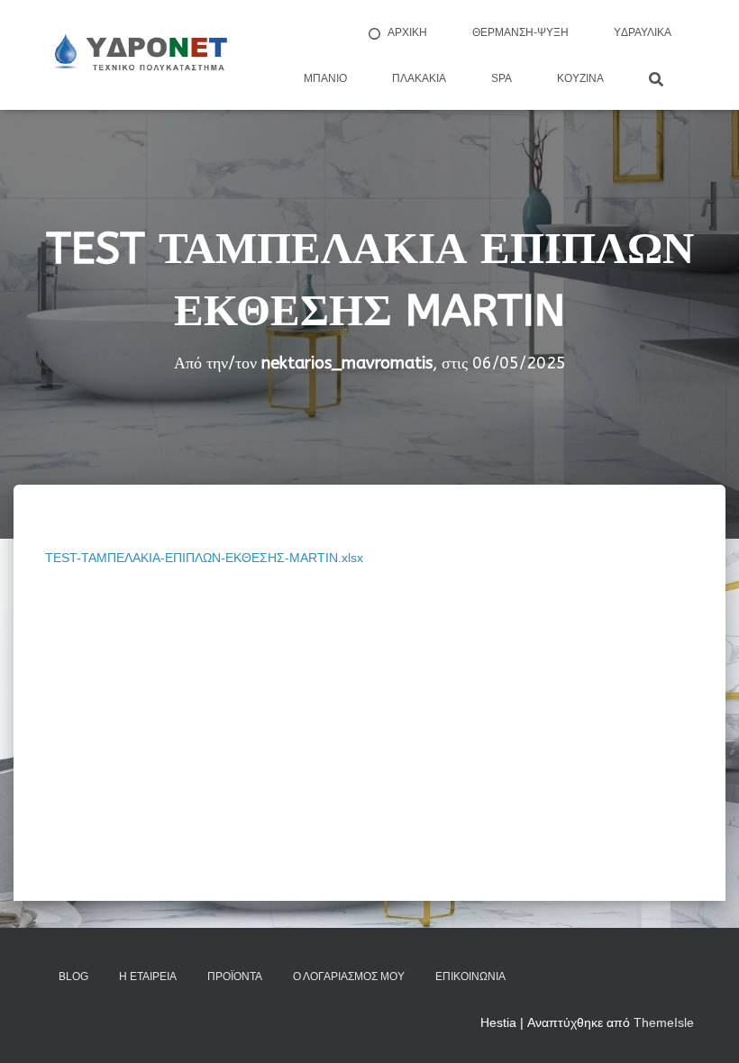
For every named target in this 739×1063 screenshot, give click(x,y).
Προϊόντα (234, 976)
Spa (501, 78)
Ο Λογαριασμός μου (349, 976)
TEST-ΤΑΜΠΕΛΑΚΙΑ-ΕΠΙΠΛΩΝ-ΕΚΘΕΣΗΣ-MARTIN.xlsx (204, 557)
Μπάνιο (325, 78)
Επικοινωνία (470, 976)
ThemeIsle (664, 1022)
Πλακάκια (419, 78)
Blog (73, 976)
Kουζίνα (580, 78)
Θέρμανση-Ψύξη (520, 32)
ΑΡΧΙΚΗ (407, 32)
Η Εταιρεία (148, 976)
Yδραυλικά (642, 32)
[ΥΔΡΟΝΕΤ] (139, 54)
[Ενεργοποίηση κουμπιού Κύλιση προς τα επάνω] (703, 1026)
